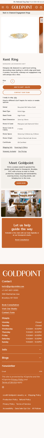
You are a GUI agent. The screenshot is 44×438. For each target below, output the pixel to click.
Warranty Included (9, 151)
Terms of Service (9, 382)
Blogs (5, 357)
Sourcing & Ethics (21, 147)
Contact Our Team (22, 92)
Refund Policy (25, 399)
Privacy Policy (17, 379)
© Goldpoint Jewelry (15, 395)
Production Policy (10, 399)
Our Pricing (22, 151)
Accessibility (8, 408)
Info (15, 98)
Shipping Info (7, 147)
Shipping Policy (34, 395)
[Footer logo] (22, 273)
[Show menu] (3, 7)
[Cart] (41, 7)
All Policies (36, 408)
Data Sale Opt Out (22, 408)
